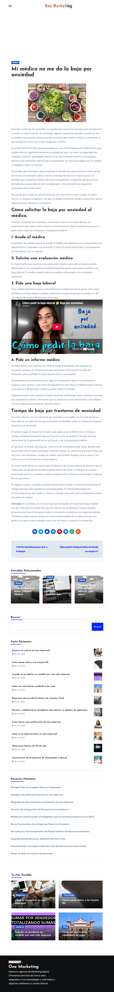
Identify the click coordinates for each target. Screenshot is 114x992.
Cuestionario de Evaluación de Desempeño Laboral (39, 758)
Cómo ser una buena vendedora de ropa (33, 686)
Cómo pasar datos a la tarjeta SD (30, 662)
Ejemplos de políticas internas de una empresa (37, 794)
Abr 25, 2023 (19, 654)
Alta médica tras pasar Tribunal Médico (24, 591)
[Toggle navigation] (10, 6)
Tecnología (68, 895)
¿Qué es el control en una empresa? (31, 650)
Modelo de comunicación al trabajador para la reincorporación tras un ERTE (52, 817)
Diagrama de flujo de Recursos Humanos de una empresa (42, 802)
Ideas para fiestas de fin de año (29, 746)
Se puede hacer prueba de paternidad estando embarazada (55, 588)
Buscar (15, 617)
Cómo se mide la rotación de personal (31, 853)
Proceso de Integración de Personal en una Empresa (40, 809)
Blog (65, 927)
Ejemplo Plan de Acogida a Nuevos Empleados (36, 787)
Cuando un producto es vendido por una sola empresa (41, 674)
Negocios (20, 895)
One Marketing (24, 967)
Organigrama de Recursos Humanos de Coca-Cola (38, 839)
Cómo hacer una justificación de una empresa (36, 722)
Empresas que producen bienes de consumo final (38, 698)
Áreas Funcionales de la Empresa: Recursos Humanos (40, 824)
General (20, 927)
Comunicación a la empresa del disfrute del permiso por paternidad (48, 846)
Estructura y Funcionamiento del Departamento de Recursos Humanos (50, 831)
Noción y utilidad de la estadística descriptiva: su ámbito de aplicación (49, 710)
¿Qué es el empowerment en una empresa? (34, 734)
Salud (15, 62)
